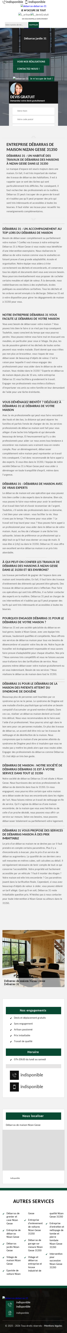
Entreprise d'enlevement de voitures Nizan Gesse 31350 (35, 1227)
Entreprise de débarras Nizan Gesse (14, 1234)
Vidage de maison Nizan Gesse (14, 1260)
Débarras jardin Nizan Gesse (13, 1247)
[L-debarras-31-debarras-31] (15, 1298)
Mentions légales (53, 1326)
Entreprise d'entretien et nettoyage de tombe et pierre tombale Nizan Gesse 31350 (57, 1235)
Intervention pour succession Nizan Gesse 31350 (56, 1261)
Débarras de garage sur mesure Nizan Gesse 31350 (35, 1245)
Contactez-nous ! (28, 69)
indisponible (14, 2)
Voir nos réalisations (31, 62)
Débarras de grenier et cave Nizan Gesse (13, 1218)
